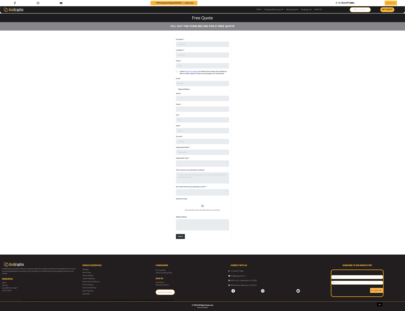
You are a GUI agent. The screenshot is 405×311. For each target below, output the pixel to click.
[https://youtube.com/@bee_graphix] (61, 3)
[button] (282, 10)
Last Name (180, 50)
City (178, 115)
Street (178, 93)
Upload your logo (181, 199)
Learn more (169, 300)
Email (178, 78)
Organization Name (183, 147)
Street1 (178, 104)
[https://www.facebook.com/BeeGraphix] (15, 3)
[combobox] (202, 163)
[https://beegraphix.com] (13, 9)
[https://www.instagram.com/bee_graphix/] (38, 3)
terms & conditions (192, 71)
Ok (380, 304)
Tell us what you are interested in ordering (190, 170)
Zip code (179, 136)
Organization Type (182, 158)
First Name (180, 39)
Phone (178, 61)
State (178, 126)
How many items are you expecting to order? (191, 187)
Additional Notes (181, 217)
